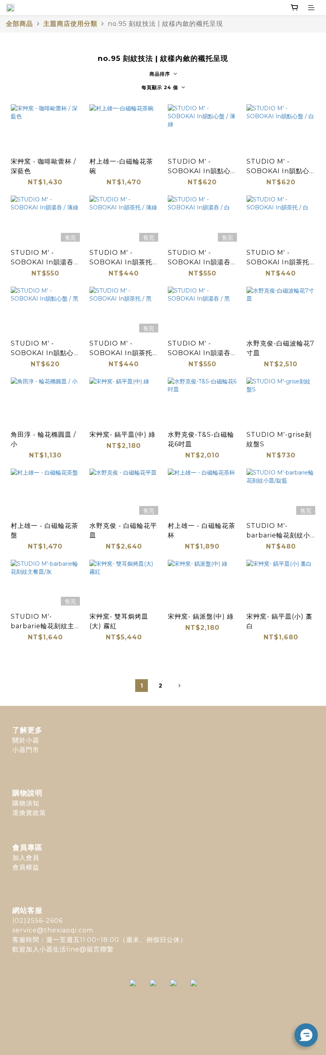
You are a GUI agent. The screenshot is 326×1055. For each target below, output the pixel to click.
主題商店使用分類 (70, 23)
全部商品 (19, 23)
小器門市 (25, 750)
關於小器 (25, 740)
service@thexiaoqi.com (52, 930)
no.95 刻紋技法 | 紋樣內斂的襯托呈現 (165, 23)
